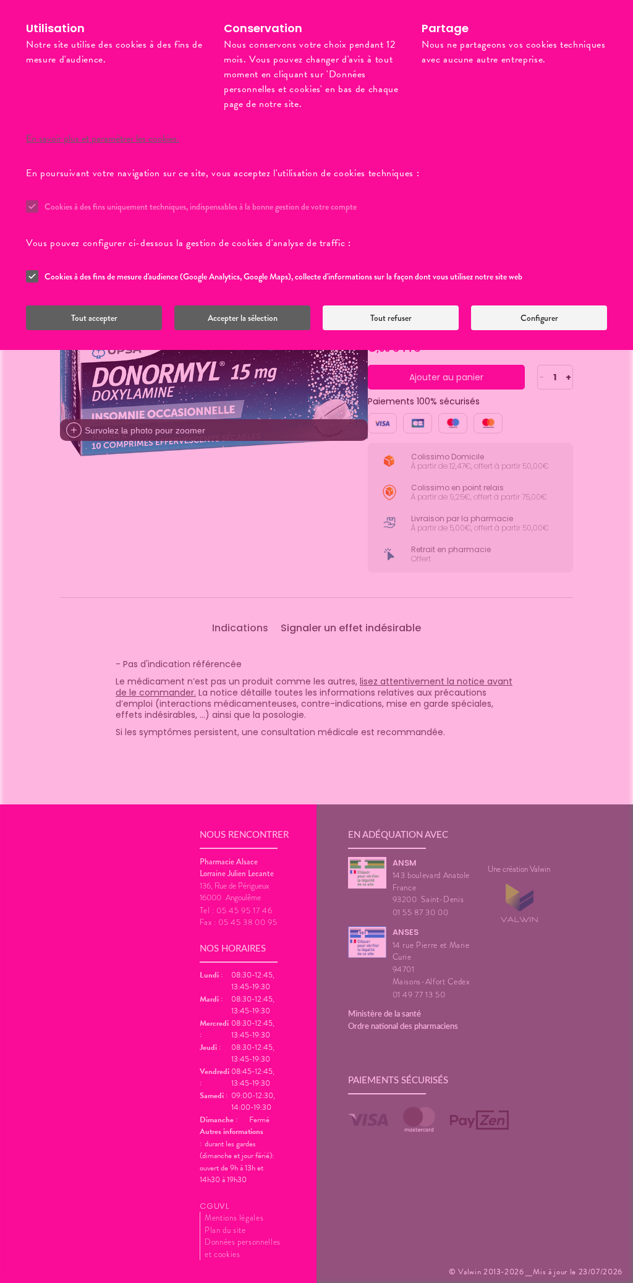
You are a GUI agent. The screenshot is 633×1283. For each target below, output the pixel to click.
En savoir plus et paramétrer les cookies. (102, 138)
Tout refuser (391, 318)
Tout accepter (94, 318)
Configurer (539, 318)
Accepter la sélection (243, 318)
